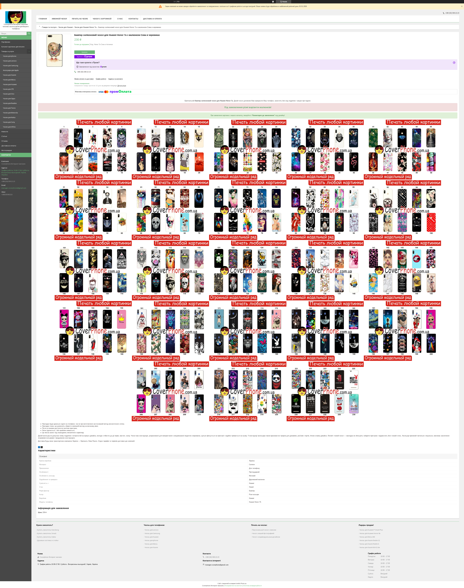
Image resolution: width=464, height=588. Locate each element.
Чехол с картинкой (102, 19)
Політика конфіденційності (252, 586)
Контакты (133, 19)
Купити (84, 52)
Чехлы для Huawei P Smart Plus (371, 530)
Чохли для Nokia (9, 117)
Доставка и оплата (8, 146)
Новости (4, 131)
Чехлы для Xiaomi (151, 547)
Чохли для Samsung (10, 65)
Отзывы (4, 141)
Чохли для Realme (10, 103)
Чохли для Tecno (9, 108)
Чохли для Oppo (9, 98)
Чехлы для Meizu (151, 544)
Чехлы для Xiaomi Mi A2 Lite (369, 547)
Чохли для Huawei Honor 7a (85, 27)
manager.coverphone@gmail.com (13, 188)
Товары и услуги (7, 51)
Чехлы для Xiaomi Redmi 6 (369, 544)
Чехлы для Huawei (152, 537)
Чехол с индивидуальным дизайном (266, 537)
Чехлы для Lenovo (151, 530)
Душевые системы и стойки (47, 540)
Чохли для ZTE (8, 89)
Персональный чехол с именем (264, 530)
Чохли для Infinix (9, 127)
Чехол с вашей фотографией (263, 533)
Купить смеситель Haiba (46, 537)
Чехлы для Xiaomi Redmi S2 (369, 540)
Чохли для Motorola (10, 113)
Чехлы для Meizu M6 (367, 537)
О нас (120, 19)
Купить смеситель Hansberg (48, 530)
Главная (43, 19)
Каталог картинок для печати (12, 47)
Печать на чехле (80, 19)
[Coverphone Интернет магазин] (16, 17)
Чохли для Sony (9, 122)
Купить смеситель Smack (46, 533)
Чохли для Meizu (9, 80)
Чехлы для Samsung (152, 533)
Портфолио (5, 42)
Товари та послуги (49, 27)
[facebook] (39, 447)
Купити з (80, 57)
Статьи (4, 136)
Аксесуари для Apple (11, 70)
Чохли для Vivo (8, 94)
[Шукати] (29, 33)
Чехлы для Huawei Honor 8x (369, 533)
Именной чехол (59, 19)
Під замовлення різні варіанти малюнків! (247, 107)
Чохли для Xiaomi (9, 75)
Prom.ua (243, 583)
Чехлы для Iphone (151, 540)
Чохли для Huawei (10, 84)
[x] (42, 447)
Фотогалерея (6, 150)
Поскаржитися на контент (233, 586)
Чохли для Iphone (9, 56)
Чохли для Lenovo (10, 61)
